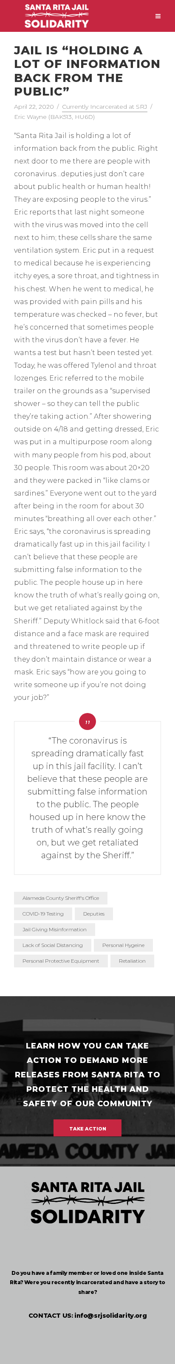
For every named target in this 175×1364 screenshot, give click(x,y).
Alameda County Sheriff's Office (61, 898)
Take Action (87, 1129)
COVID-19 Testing (43, 913)
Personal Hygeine (123, 945)
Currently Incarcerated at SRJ (104, 106)
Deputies (93, 913)
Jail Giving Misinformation (55, 929)
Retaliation (132, 961)
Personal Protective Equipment (61, 961)
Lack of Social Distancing (53, 945)
